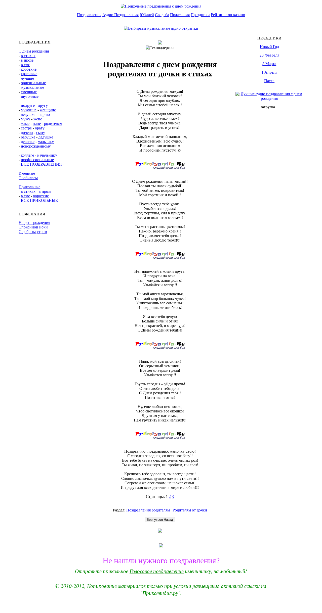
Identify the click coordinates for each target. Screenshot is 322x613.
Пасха (269, 81)
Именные (27, 173)
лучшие (27, 78)
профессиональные (37, 160)
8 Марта (269, 64)
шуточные (29, 96)
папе (37, 123)
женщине (48, 110)
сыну (40, 132)
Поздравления (89, 15)
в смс (25, 65)
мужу (25, 119)
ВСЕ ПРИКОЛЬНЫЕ (39, 200)
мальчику (46, 141)
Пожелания (180, 15)
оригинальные (33, 83)
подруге (28, 105)
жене (37, 119)
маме (25, 123)
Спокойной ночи (33, 227)
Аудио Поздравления (120, 15)
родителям (53, 123)
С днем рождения (34, 51)
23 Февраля (269, 55)
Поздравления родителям (148, 510)
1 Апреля (269, 72)
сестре (26, 128)
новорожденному (36, 146)
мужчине (28, 110)
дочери (27, 132)
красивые (29, 74)
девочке (27, 141)
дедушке (45, 137)
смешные (29, 92)
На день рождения (34, 222)
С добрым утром (33, 231)
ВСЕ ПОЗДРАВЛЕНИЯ (41, 164)
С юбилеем (28, 178)
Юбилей (147, 15)
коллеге (27, 155)
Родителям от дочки (190, 510)
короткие (28, 69)
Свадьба (162, 15)
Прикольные (29, 187)
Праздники (200, 15)
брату (40, 128)
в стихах (28, 56)
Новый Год (269, 46)
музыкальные (32, 87)
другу (43, 105)
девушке (28, 114)
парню (44, 114)
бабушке (28, 137)
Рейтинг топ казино (228, 15)
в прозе (27, 60)
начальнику (47, 155)
